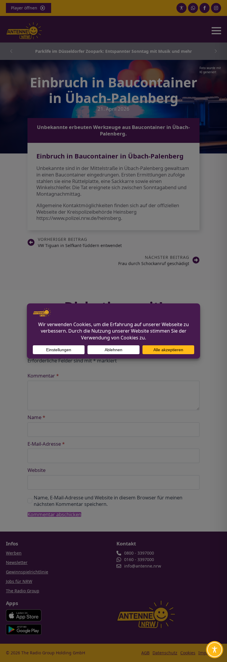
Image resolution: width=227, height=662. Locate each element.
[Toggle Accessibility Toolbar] (215, 650)
